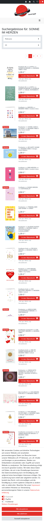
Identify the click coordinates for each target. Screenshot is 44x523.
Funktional (9, 502)
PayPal (8, 499)
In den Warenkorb (28, 76)
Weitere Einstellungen (10, 504)
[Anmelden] (26, 2)
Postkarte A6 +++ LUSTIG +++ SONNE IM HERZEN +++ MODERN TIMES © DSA (28, 68)
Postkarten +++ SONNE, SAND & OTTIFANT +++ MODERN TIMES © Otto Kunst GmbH (28, 128)
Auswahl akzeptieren (22, 518)
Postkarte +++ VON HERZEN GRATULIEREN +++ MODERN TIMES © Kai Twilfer (27, 270)
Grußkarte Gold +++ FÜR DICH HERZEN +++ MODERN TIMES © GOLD (28, 250)
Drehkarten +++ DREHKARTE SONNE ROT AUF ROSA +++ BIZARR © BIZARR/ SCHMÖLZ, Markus (27, 372)
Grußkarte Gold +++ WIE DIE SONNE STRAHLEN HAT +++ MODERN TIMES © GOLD (27, 351)
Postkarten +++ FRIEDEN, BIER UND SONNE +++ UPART (27, 207)
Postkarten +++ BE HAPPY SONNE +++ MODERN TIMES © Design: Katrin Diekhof (28, 149)
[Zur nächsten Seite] (40, 56)
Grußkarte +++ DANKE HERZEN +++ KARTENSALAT (28, 188)
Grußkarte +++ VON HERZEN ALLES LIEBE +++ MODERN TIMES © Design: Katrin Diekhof (29, 413)
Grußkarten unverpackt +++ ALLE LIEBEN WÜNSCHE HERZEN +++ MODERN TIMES (28, 433)
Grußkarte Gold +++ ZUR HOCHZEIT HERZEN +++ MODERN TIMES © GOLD (28, 290)
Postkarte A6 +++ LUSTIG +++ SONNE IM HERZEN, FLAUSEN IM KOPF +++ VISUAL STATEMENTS (28, 88)
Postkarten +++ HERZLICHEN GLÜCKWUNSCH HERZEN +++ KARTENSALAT (27, 311)
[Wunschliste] (37, 2)
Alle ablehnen (22, 514)
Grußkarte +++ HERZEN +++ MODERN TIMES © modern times (28, 108)
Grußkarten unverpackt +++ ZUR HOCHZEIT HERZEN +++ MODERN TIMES (28, 331)
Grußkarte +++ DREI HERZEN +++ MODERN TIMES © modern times (28, 168)
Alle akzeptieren (22, 509)
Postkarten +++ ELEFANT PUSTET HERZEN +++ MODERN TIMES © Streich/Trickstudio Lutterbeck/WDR (28, 229)
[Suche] (34, 2)
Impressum (36, 485)
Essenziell (9, 497)
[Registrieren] (30, 2)
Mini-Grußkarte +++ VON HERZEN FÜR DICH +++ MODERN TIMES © (28, 392)
